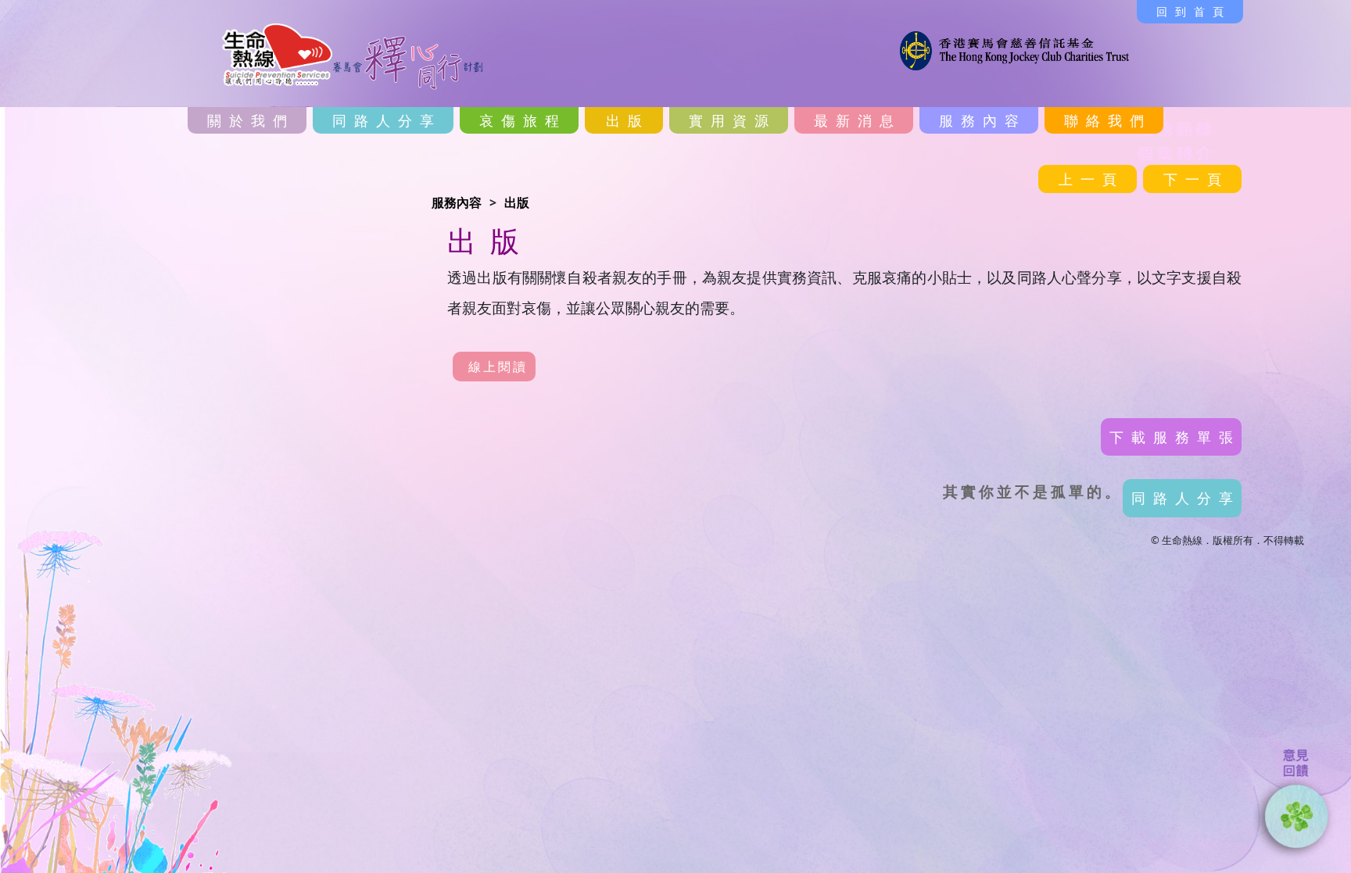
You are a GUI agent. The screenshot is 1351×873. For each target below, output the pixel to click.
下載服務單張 (1175, 437)
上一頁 (1091, 179)
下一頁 (1196, 179)
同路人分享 (387, 120)
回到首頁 (1193, 11)
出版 (516, 202)
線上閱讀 (498, 366)
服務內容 (457, 202)
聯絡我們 (1108, 120)
